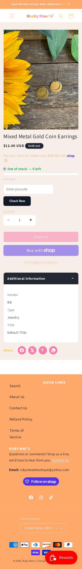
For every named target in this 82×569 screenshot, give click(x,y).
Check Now (17, 201)
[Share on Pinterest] (43, 350)
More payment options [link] (41, 262)
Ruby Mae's (29, 560)
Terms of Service (17, 433)
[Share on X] (32, 350)
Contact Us (18, 408)
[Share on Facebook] (22, 350)
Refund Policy (21, 419)
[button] (12, 16)
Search (15, 385)
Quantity (9, 211)
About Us (17, 396)
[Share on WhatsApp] (53, 350)
